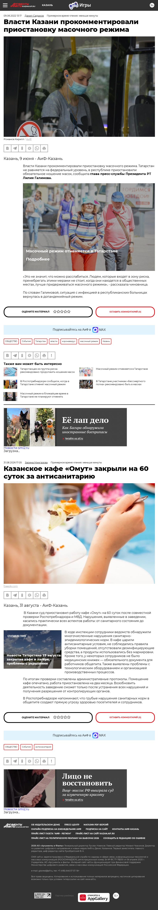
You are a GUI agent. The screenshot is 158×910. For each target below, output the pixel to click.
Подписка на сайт (97, 829)
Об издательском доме (45, 824)
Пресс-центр (71, 824)
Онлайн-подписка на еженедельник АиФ (56, 829)
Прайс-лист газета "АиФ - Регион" (51, 833)
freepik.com (11, 586)
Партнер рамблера (64, 895)
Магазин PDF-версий (96, 824)
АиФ (29, 139)
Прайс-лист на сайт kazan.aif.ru (95, 833)
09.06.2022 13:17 (13, 15)
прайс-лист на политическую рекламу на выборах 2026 (65, 838)
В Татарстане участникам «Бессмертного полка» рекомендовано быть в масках (120, 383)
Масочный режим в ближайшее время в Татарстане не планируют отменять (44, 395)
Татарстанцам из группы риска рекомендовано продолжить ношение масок (47, 370)
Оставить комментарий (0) (125, 312)
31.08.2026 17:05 (13, 462)
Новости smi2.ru (16, 448)
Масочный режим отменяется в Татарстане (72, 251)
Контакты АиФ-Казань (125, 829)
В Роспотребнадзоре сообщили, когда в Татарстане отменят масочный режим (44, 383)
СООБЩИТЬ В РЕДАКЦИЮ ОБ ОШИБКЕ (124, 838)
